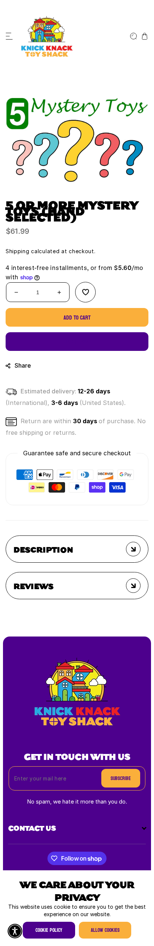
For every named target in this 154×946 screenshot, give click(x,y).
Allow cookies (105, 930)
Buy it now (77, 341)
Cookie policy (49, 930)
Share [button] (23, 366)
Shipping (18, 251)
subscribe (121, 778)
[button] (9, 36)
